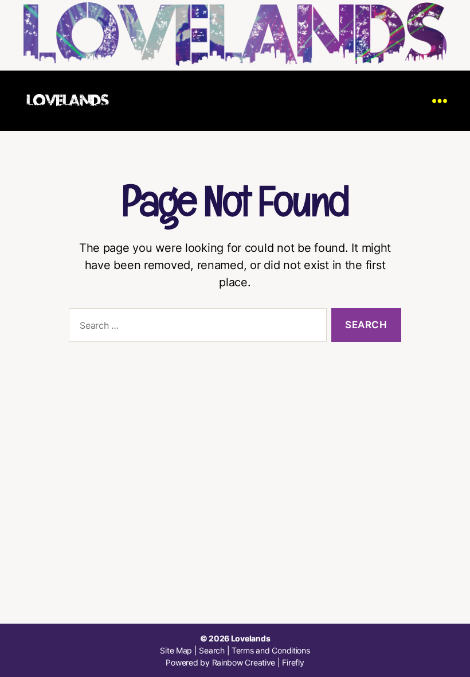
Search (211, 650)
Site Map (176, 650)
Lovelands (251, 638)
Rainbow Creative (244, 662)
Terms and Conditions (271, 650)
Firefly (293, 662)
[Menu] (440, 101)
